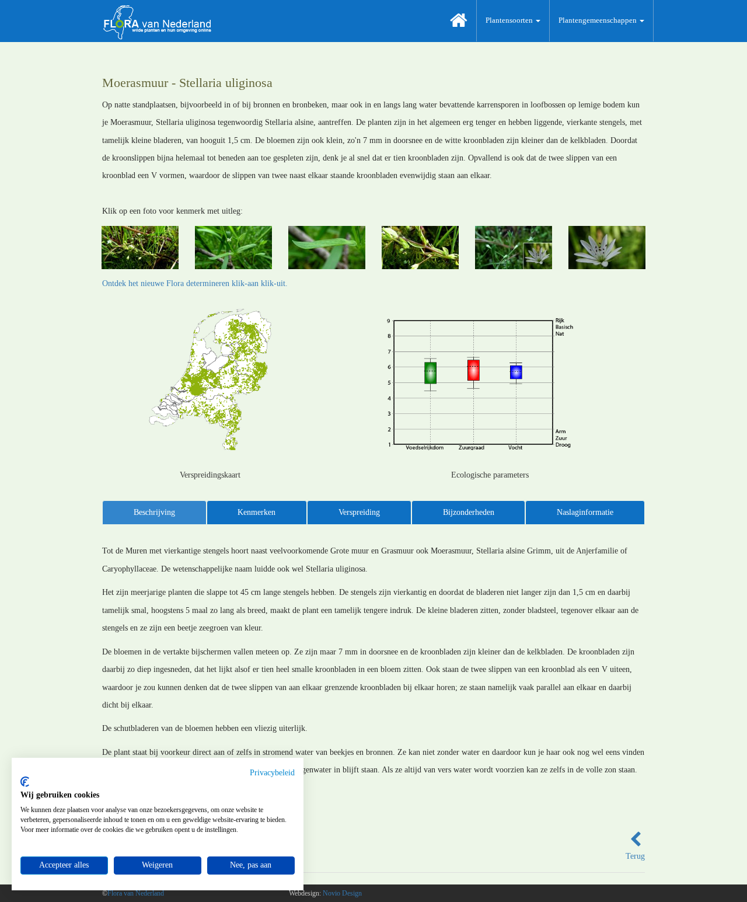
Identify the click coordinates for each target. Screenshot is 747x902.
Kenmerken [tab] (256, 512)
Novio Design (342, 893)
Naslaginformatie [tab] (585, 512)
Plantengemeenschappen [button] (598, 20)
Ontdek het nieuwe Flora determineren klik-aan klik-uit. (195, 283)
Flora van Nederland (135, 893)
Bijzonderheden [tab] (468, 512)
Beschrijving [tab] (154, 512)
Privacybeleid (272, 772)
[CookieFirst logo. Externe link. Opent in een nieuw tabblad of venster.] (24, 781)
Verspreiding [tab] (359, 512)
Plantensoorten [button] (510, 20)
